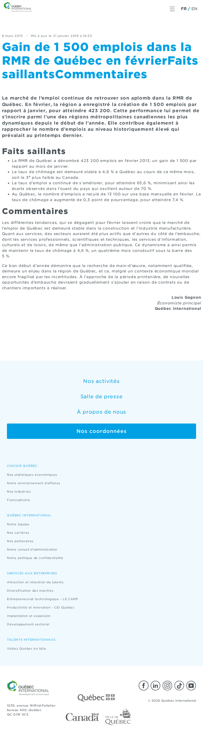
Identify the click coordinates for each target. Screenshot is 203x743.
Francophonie (18, 500)
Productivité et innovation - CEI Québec (40, 607)
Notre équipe (18, 524)
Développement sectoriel (28, 624)
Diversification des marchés (30, 590)
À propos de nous (101, 412)
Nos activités (101, 381)
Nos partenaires (20, 541)
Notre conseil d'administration (32, 549)
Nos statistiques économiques (32, 475)
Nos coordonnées (101, 431)
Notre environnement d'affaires (33, 483)
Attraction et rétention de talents (35, 582)
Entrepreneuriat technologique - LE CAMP (42, 599)
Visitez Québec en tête (26, 648)
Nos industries (19, 491)
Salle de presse (101, 396)
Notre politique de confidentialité (35, 558)
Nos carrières (18, 532)
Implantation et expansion (29, 616)
